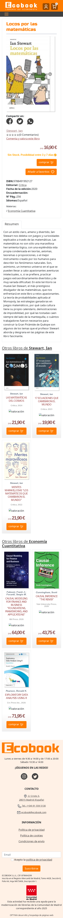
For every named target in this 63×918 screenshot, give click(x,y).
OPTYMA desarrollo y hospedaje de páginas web (31, 915)
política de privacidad (39, 859)
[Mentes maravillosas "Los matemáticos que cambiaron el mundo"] (16, 460)
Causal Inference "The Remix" (47, 598)
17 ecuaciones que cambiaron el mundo (46, 401)
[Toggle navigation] (5, 14)
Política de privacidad (32, 830)
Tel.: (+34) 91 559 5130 (33, 805)
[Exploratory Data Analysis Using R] (16, 669)
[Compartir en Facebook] (9, 121)
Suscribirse (31, 868)
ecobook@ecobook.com (33, 812)
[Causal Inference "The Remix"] (46, 570)
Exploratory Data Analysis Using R (16, 696)
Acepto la (33, 859)
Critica (22, 185)
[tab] (11, 225)
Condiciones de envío (32, 841)
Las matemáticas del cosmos (16, 399)
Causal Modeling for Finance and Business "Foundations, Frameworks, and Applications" (16, 606)
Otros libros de (27, 348)
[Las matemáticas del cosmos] (16, 372)
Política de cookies (31, 835)
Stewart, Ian (14, 130)
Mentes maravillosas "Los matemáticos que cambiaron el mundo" (16, 493)
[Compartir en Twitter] (20, 121)
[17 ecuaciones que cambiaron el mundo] (46, 372)
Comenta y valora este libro (23, 138)
